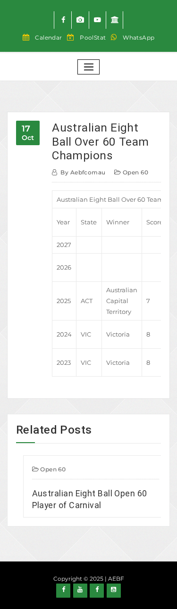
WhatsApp (139, 37)
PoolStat (93, 37)
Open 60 (135, 172)
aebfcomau (82, 172)
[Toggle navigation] (88, 67)
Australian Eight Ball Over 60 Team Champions (100, 141)
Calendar (48, 37)
